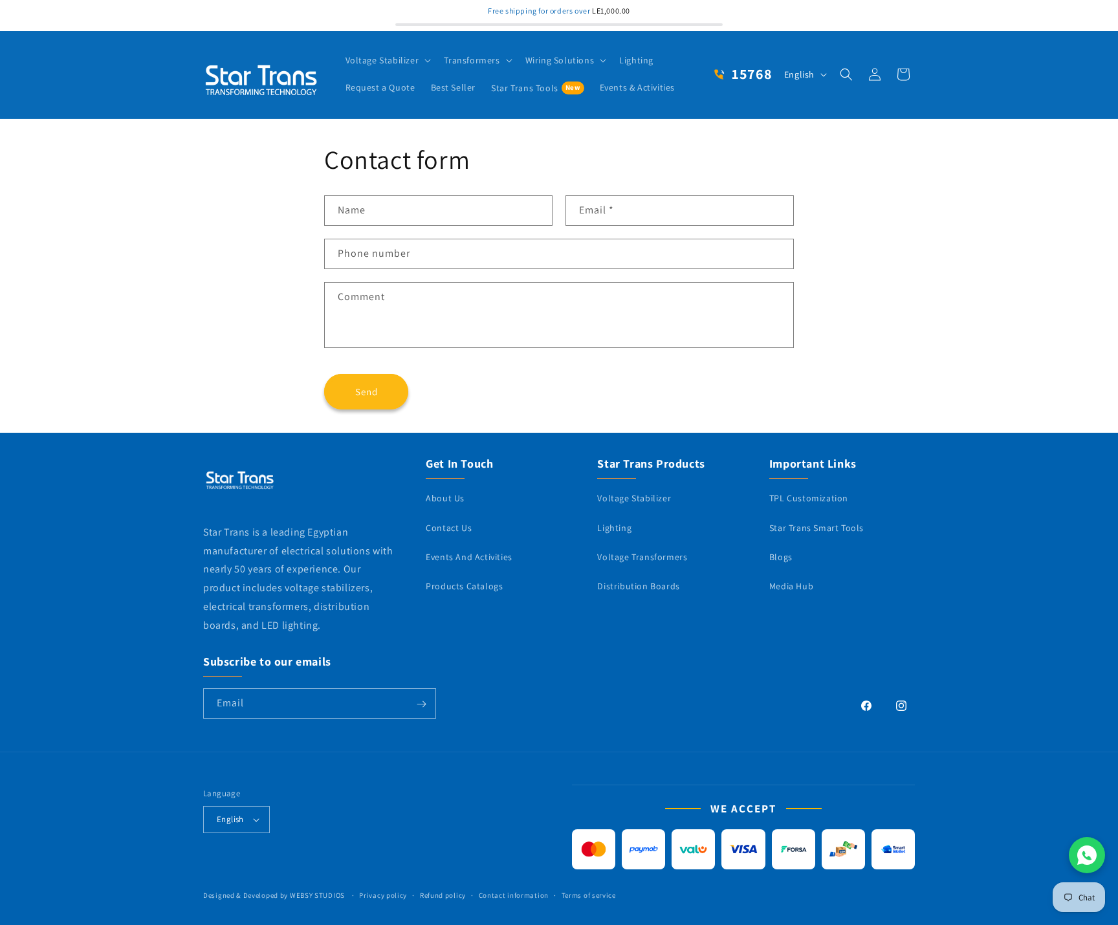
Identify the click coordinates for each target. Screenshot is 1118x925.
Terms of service (589, 895)
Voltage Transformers (642, 556)
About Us (445, 498)
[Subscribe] (421, 704)
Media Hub (791, 586)
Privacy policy (383, 895)
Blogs (781, 556)
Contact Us (449, 527)
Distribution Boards (638, 586)
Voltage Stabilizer (634, 498)
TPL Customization (808, 498)
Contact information (514, 895)
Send (366, 391)
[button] (387, 60)
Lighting (614, 527)
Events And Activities (469, 556)
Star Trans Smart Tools (816, 527)
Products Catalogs (464, 586)
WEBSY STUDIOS (318, 895)
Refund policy (443, 895)
